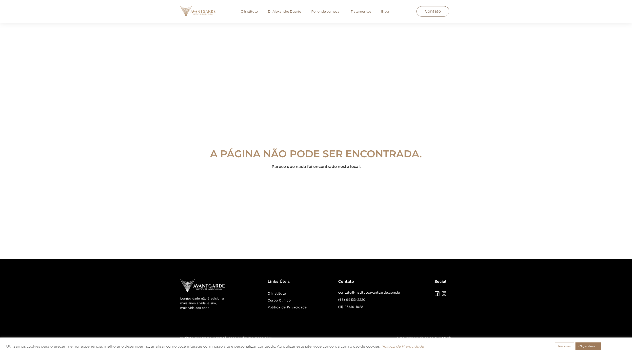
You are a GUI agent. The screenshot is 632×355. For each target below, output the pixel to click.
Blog (385, 11)
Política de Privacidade (287, 307)
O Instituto (249, 11)
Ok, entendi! (588, 346)
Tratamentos (361, 11)
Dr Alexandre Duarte (284, 11)
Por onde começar (326, 11)
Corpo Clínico (279, 300)
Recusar (564, 346)
